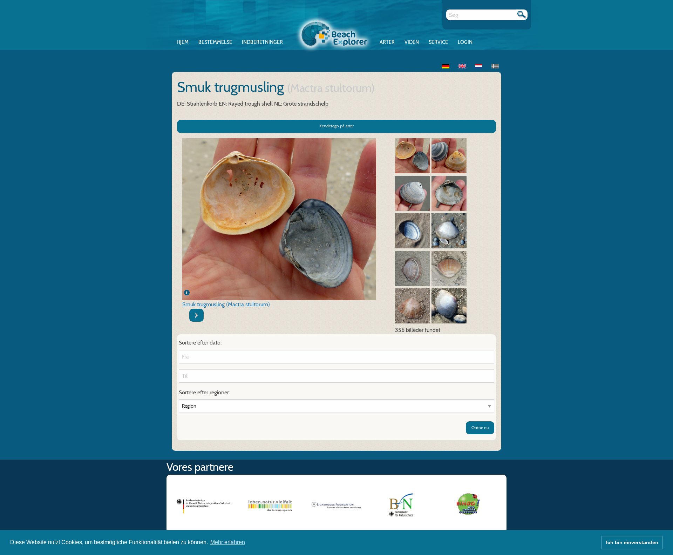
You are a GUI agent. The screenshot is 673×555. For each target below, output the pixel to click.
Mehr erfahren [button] (227, 542)
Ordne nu (480, 427)
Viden (412, 42)
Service (438, 42)
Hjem (183, 42)
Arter (387, 42)
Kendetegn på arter (336, 125)
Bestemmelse (215, 42)
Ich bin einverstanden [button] (632, 542)
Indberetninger (262, 42)
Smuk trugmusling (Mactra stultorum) (226, 304)
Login (465, 42)
